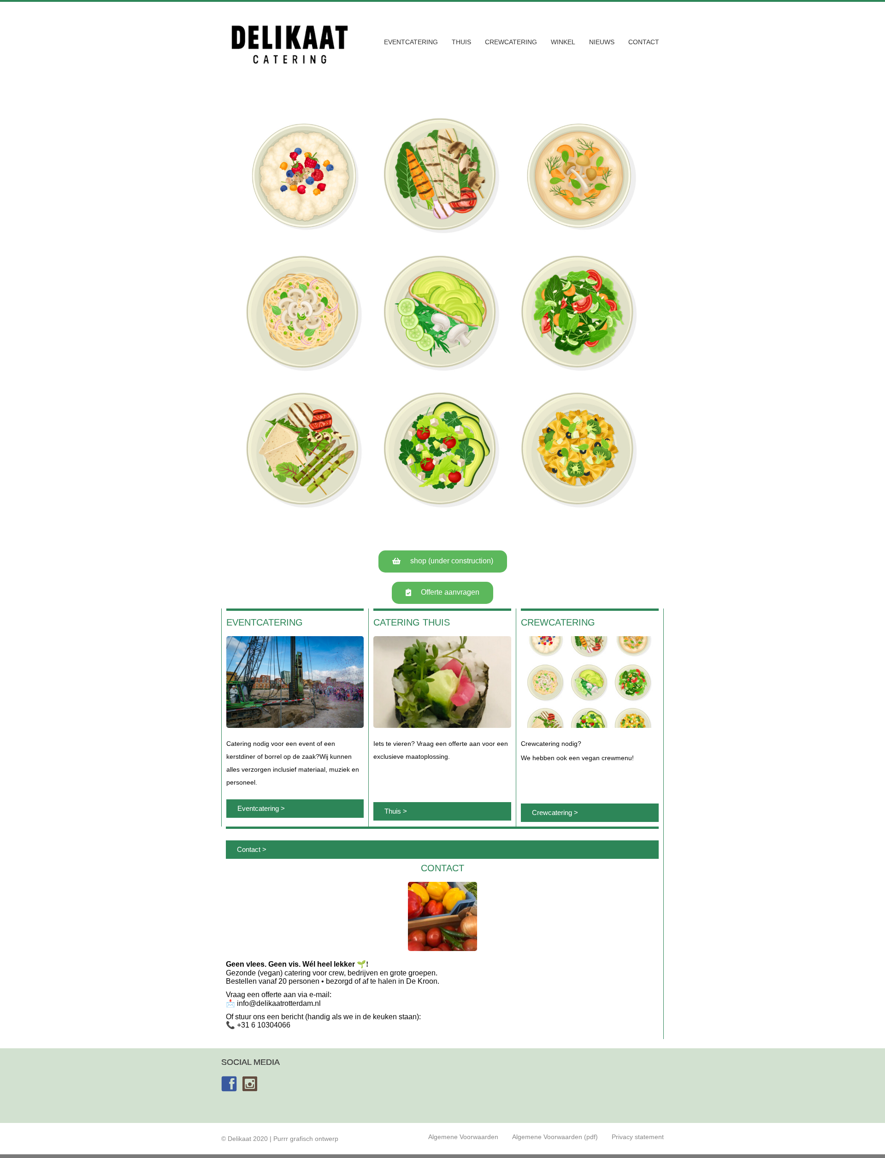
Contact (643, 42)
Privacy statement (638, 1136)
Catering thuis (411, 622)
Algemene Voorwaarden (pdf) (555, 1136)
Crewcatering (511, 42)
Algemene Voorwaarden (463, 1136)
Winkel (563, 42)
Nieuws (601, 42)
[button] (442, 561)
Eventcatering (411, 42)
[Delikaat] (289, 67)
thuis (461, 42)
